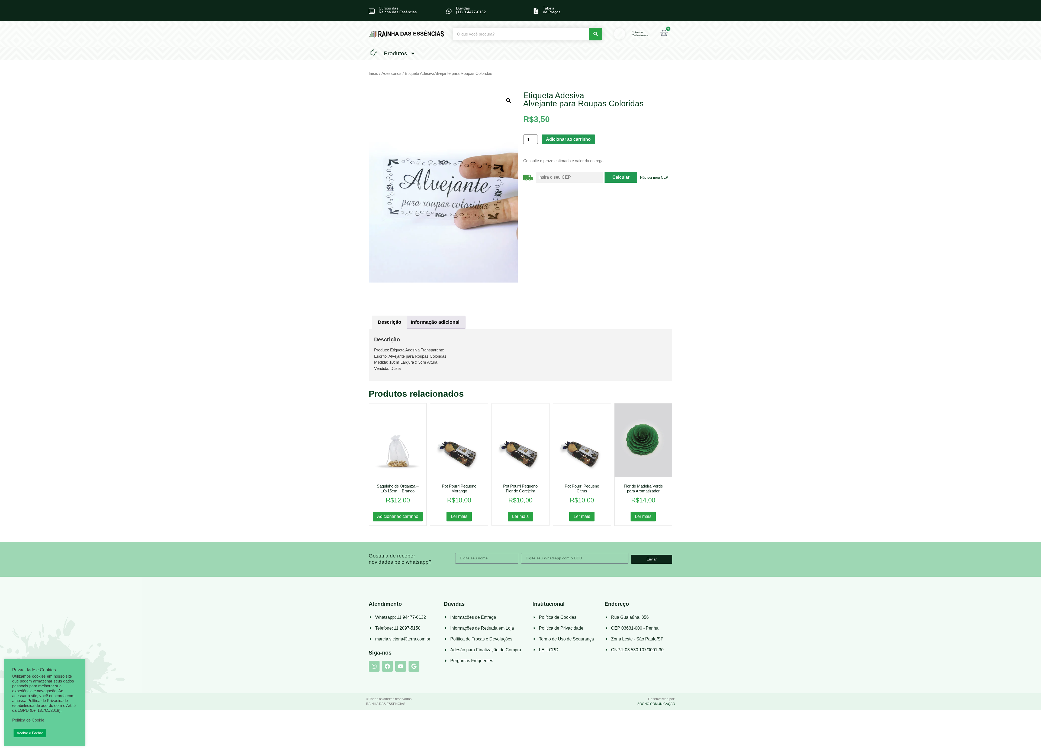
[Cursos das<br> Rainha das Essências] (372, 11)
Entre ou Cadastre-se (640, 34)
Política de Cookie (28, 720)
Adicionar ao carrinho (568, 139)
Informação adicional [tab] (435, 322)
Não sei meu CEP (654, 177)
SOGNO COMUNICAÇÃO (656, 704)
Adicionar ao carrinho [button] (397, 516)
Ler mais (459, 516)
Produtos (395, 53)
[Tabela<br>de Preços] (536, 11)
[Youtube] (400, 666)
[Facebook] (387, 666)
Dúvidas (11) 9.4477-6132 (471, 10)
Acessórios (391, 73)
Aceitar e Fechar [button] (30, 733)
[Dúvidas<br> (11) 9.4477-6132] (449, 11)
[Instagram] (374, 666)
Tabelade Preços (551, 10)
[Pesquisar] (595, 34)
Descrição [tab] (389, 322)
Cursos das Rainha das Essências (398, 10)
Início (373, 73)
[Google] (414, 666)
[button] (508, 100)
